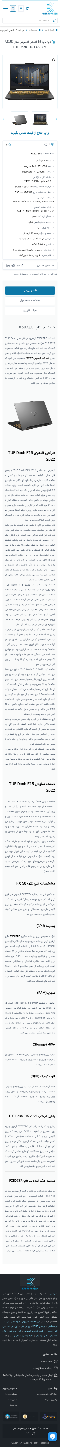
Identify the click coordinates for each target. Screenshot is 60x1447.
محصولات (33, 30)
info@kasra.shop (43, 1369)
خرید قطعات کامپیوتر (31, 1322)
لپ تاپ (53, 274)
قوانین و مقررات (51, 1400)
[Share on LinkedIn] (8, 266)
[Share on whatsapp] (18, 266)
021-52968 (46, 1362)
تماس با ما (12, 1400)
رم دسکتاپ (52, 1326)
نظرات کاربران (30, 310)
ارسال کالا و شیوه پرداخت (47, 1394)
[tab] (30, 290)
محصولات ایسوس (20, 274)
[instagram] (27, 1434)
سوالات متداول (11, 1394)
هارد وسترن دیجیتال (22, 1336)
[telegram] (13, 266)
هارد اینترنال (41, 1336)
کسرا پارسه (49, 30)
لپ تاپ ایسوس (39, 274)
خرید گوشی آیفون (11, 1322)
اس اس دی (14, 1331)
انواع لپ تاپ (12, 1326)
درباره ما (13, 1405)
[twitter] (33, 1434)
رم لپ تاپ (25, 1326)
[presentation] (57, 119)
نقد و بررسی (30, 290)
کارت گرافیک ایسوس (33, 1331)
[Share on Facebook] (22, 266)
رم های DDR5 (39, 1326)
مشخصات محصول (30, 300)
